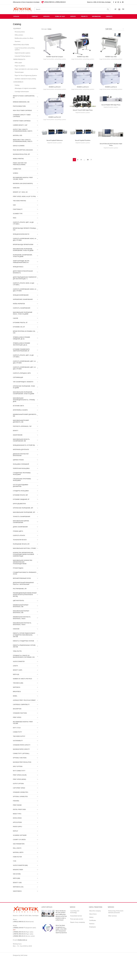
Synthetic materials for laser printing (25, 78)
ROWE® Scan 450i (110, 56)
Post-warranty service (76, 919)
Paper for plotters (20, 65)
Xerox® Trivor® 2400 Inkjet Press (83, 110)
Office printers (19, 35)
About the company (95, 911)
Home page (44, 29)
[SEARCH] (108, 9)
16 (88, 159)
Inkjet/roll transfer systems (22, 53)
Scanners (17, 41)
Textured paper (19, 72)
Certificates (92, 920)
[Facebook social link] (114, 2)
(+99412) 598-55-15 (49, 2)
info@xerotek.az (22, 940)
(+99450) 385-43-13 (19, 936)
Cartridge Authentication (22, 91)
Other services (112, 916)
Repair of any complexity (77, 922)
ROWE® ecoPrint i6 (83, 87)
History (91, 917)
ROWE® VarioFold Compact (54, 56)
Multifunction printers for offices (24, 38)
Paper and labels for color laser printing (26, 69)
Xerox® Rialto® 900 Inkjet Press (110, 105)
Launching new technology (74, 911)
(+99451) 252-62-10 (60, 2)
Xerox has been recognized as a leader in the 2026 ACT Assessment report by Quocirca (61, 929)
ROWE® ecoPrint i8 (54, 87)
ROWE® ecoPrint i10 (54, 117)
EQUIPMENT (17, 28)
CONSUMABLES (18, 82)
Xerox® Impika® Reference (55, 140)
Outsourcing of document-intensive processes (116, 911)
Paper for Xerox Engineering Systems (26, 75)
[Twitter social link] (116, 2)
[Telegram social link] (123, 2)
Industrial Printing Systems (22, 56)
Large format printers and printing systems (25, 48)
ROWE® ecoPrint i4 (111, 87)
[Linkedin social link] (120, 2)
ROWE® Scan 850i (82, 56)
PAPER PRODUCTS (19, 59)
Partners (91, 923)
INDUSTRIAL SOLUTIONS (21, 44)
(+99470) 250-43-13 (19, 934)
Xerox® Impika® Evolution (82, 140)
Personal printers (20, 32)
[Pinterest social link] (118, 2)
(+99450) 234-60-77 (19, 927)
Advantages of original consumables (25, 88)
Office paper (18, 62)
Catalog (17, 85)
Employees (92, 927)
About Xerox (93, 914)
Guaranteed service (76, 916)
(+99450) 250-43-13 (19, 932)
